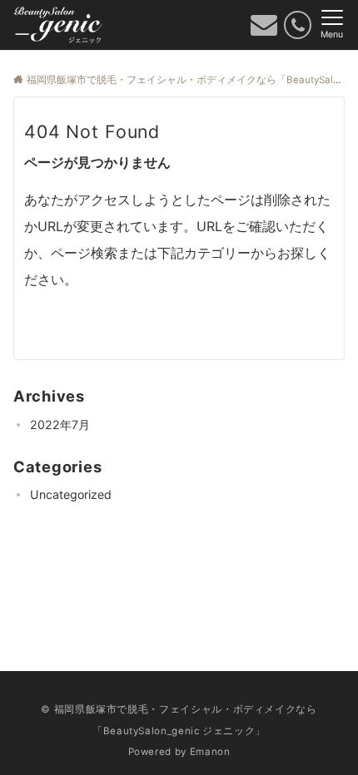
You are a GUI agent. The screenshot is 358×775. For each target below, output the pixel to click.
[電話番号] (297, 24)
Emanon (210, 752)
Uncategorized (71, 494)
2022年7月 (60, 424)
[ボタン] (264, 29)
